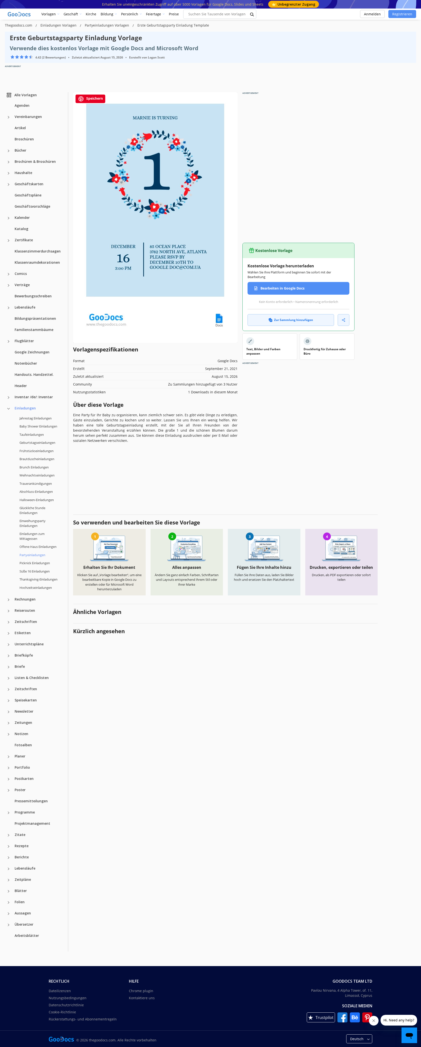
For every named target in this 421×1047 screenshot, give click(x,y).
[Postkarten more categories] (8, 779)
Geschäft (71, 14)
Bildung (107, 14)
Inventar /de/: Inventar (34, 397)
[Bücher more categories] (8, 151)
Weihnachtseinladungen (37, 475)
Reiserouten (25, 610)
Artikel (20, 128)
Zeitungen (23, 722)
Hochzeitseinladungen (35, 587)
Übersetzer (24, 924)
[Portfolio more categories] (8, 768)
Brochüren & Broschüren (35, 161)
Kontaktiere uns (142, 998)
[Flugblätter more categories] (8, 341)
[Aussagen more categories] (8, 913)
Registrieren (402, 14)
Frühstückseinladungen (36, 451)
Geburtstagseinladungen (37, 442)
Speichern (94, 98)
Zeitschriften (26, 621)
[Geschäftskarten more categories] (8, 184)
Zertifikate (24, 240)
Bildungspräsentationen (35, 318)
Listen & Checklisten (32, 677)
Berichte (22, 857)
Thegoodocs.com (19, 25)
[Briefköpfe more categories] (8, 655)
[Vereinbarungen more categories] (8, 117)
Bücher (20, 150)
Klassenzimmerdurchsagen (38, 251)
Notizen (21, 733)
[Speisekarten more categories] (8, 700)
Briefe (20, 666)
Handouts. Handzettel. (34, 374)
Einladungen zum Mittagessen (32, 536)
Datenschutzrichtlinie (66, 1005)
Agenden (22, 105)
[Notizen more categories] (8, 734)
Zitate (20, 834)
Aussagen (23, 913)
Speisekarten (26, 700)
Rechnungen (25, 599)
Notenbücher (26, 363)
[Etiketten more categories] (8, 633)
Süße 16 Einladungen (34, 571)
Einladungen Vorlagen (58, 25)
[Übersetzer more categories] (8, 925)
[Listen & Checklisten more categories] (8, 678)
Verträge (22, 284)
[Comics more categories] (8, 274)
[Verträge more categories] (8, 285)
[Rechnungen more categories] (8, 599)
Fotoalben (23, 745)
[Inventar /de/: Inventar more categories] (8, 397)
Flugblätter (24, 341)
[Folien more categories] (8, 902)
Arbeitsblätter (27, 935)
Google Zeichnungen (32, 352)
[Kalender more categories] (8, 218)
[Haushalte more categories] (8, 173)
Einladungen (25, 408)
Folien (20, 902)
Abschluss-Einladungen (36, 491)
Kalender (22, 217)
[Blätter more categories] (8, 891)
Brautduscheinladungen (36, 459)
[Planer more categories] (8, 756)
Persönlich (129, 14)
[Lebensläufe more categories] (8, 307)
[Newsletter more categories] (8, 712)
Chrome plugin (141, 991)
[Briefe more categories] (8, 667)
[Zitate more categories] (8, 835)
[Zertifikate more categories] (8, 240)
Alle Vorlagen (25, 95)
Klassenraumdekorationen (37, 262)
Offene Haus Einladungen (38, 546)
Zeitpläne (23, 879)
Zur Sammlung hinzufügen (293, 320)
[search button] (252, 14)
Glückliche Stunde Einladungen (32, 510)
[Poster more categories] (8, 790)
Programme (25, 812)
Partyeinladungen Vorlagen (107, 25)
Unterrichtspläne (29, 644)
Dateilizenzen (60, 991)
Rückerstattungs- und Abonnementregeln (83, 1019)
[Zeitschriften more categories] (8, 622)
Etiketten (23, 632)
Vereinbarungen (28, 116)
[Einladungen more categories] (8, 408)
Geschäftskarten (29, 184)
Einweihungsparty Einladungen (32, 523)
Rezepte (22, 845)
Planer (20, 756)
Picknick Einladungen (34, 563)
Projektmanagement (32, 823)
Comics (21, 273)
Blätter (21, 890)
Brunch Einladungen (34, 467)
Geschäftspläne (28, 195)
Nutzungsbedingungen (67, 998)
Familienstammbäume (34, 329)
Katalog (21, 228)
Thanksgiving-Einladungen (38, 579)
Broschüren (24, 139)
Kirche (91, 14)
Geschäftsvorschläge (32, 206)
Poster (20, 789)
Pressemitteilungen (31, 801)
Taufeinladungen (31, 434)
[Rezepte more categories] (8, 846)
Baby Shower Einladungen (38, 426)
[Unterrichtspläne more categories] (8, 644)
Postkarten (24, 778)
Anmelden (372, 14)
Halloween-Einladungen (36, 500)
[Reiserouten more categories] (8, 611)
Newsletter (24, 711)
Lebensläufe (25, 307)
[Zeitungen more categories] (8, 723)
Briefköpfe (24, 655)
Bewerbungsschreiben (33, 296)
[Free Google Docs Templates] (19, 14)
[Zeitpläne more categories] (8, 880)
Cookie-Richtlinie (62, 1012)
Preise (174, 14)
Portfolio (22, 767)
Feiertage (153, 14)
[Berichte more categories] (8, 857)
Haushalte (23, 172)
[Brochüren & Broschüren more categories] (8, 162)
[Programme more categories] (8, 812)
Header (21, 385)
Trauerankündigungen (35, 483)
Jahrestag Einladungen (35, 418)
